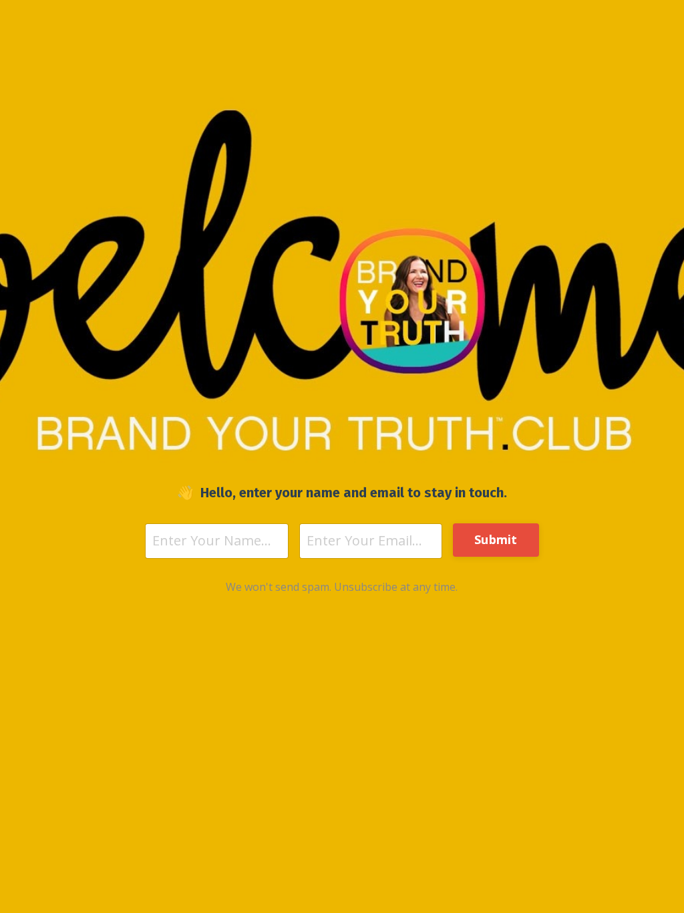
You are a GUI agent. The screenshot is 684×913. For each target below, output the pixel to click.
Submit (496, 539)
